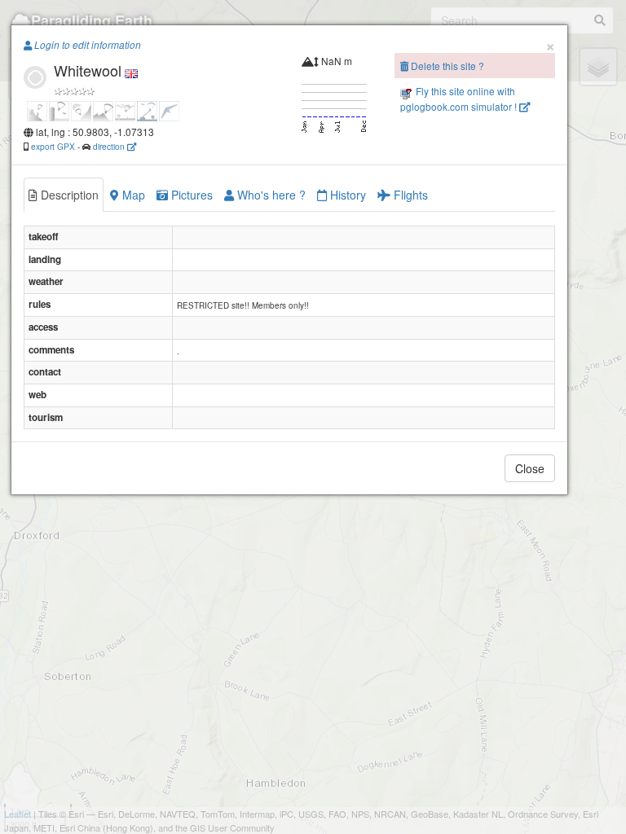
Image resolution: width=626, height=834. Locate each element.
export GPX (53, 146)
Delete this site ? (446, 65)
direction (110, 146)
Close (529, 468)
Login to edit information (86, 44)
